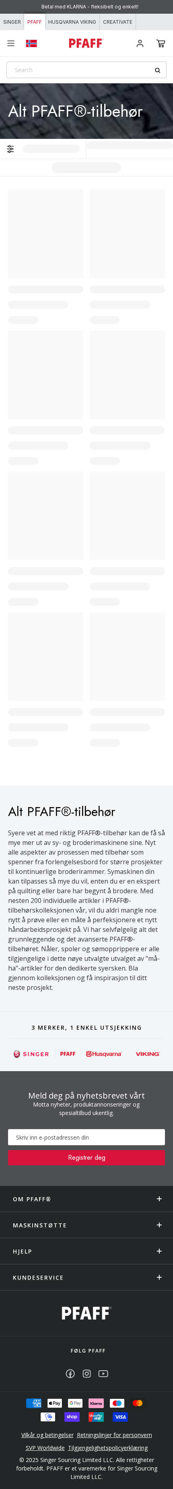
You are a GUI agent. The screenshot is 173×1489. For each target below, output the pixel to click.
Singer (12, 22)
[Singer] (31, 1054)
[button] (161, 43)
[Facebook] (70, 1373)
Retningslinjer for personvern (114, 1435)
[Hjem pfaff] (87, 1313)
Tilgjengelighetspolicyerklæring (108, 1448)
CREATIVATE (117, 22)
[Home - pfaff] (86, 43)
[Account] (140, 43)
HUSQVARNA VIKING (72, 22)
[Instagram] (86, 1373)
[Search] (160, 70)
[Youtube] (103, 1373)
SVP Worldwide (45, 1448)
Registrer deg (86, 1157)
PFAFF (34, 22)
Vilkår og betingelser (47, 1435)
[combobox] (86, 70)
